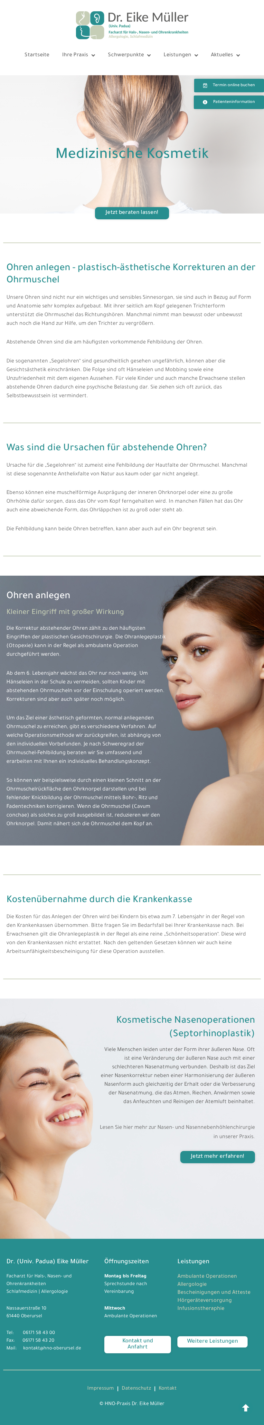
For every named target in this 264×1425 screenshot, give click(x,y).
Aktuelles (222, 55)
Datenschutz (136, 1389)
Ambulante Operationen (207, 1277)
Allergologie (192, 1285)
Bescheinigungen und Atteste (213, 1293)
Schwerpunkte (126, 55)
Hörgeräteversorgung (204, 1301)
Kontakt (168, 1389)
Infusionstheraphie (200, 1309)
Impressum (100, 1389)
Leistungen (177, 55)
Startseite (36, 55)
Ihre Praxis (75, 55)
